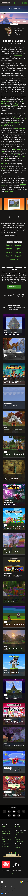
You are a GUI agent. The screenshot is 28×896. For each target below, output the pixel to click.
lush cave (13, 126)
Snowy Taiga (17, 155)
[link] (4, 811)
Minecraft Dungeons (6, 830)
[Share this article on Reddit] (18, 295)
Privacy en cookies (5, 884)
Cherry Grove (18, 55)
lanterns (17, 118)
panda (3, 151)
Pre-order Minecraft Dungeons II (13, 10)
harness (3, 168)
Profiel (16, 845)
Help (16, 834)
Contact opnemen (19, 841)
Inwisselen (17, 847)
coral (16, 103)
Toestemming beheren (20, 873)
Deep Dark (15, 117)
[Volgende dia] (17, 217)
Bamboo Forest (17, 149)
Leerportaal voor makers (7, 837)
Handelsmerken (15, 888)
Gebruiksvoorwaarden (5, 888)
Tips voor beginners (19, 832)
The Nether (4, 163)
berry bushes (21, 156)
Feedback (17, 836)
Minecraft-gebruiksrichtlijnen (8, 873)
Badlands (7, 105)
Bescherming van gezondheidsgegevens (9, 886)
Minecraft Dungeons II (7, 828)
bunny (6, 158)
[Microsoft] (24, 882)
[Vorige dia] (10, 217)
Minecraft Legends (6, 831)
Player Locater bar (20, 128)
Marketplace (17, 826)
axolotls (3, 126)
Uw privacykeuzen (7, 893)
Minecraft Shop (18, 828)
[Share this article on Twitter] (14, 295)
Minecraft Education (6, 833)
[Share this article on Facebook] (23, 295)
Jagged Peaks (9, 191)
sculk (24, 118)
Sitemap (17, 837)
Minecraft (4, 826)
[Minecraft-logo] (6, 3)
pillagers (3, 155)
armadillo (15, 105)
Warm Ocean (5, 101)
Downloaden (17, 839)
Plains (10, 153)
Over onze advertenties (6, 891)
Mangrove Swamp (13, 122)
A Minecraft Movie (6, 846)
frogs (6, 124)
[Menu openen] (25, 2)
